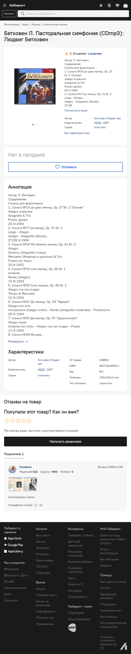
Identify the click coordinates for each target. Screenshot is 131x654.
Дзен (7, 594)
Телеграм (10, 600)
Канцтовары (44, 560)
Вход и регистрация (109, 551)
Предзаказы (45, 624)
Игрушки (42, 554)
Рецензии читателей (75, 553)
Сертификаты (45, 611)
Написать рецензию (65, 441)
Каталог (9, 13)
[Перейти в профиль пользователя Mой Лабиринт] (109, 5)
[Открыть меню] (4, 5)
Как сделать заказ (113, 582)
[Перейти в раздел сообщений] (101, 5)
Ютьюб (9, 581)
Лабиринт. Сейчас (80, 535)
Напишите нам (110, 610)
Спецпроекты (77, 597)
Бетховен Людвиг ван (107, 118)
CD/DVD (42, 566)
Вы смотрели (109, 559)
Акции (40, 589)
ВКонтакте (11, 569)
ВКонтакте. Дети (16, 575)
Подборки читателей (75, 570)
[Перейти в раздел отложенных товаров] (117, 5)
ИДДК (97, 122)
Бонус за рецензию (43, 603)
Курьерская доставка (108, 596)
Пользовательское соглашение (113, 625)
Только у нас (45, 617)
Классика (100, 127)
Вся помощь (108, 617)
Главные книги (46, 595)
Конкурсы (75, 590)
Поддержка (108, 604)
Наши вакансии (79, 619)
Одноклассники (15, 588)
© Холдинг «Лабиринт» (107, 638)
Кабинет (106, 566)
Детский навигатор (75, 543)
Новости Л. (76, 584)
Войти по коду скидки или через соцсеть (112, 539)
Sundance (25, 467)
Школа (41, 541)
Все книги (43, 535)
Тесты (72, 578)
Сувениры (43, 573)
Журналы (42, 548)
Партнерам (76, 613)
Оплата (105, 588)
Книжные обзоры (80, 562)
